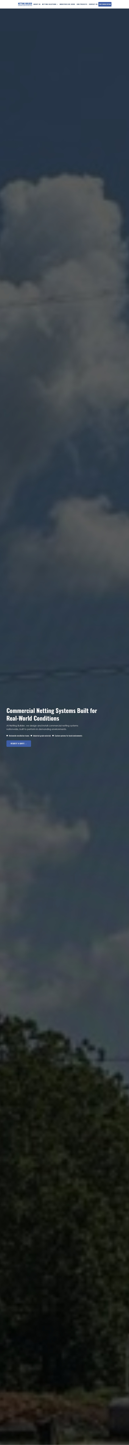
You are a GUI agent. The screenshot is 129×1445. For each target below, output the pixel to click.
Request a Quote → (19, 743)
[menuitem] (37, 4)
